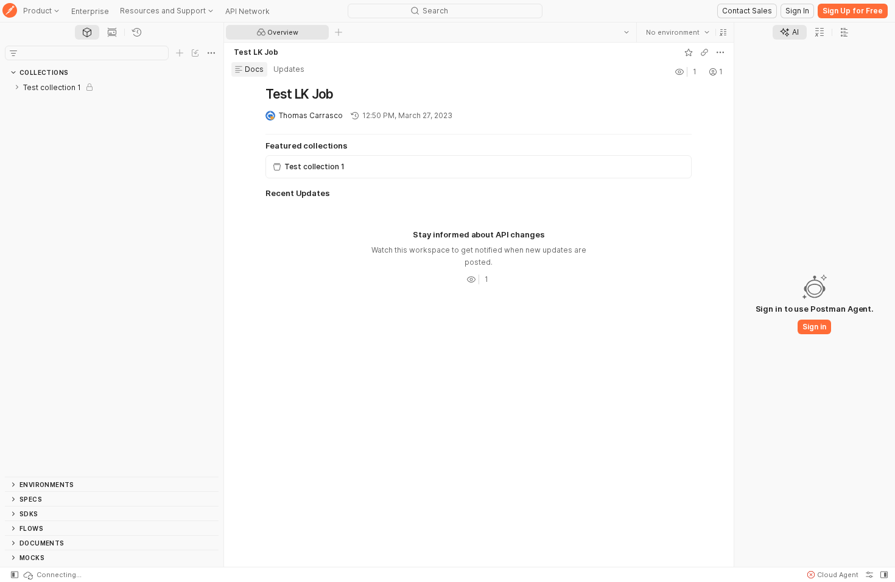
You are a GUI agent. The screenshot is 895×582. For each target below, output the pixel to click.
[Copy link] (704, 52)
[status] (52, 575)
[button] (723, 32)
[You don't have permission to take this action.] (338, 32)
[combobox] (677, 32)
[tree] (112, 278)
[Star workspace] (689, 52)
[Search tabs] (626, 32)
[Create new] (179, 53)
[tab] (87, 32)
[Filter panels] (13, 53)
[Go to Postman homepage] (9, 11)
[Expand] (17, 87)
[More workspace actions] (720, 52)
